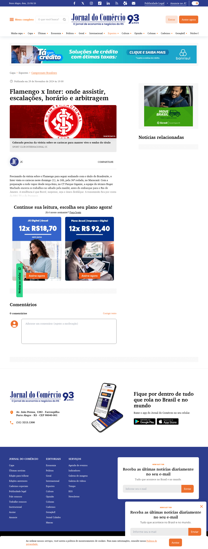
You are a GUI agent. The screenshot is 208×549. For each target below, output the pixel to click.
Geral (81, 33)
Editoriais (53, 458)
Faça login (75, 212)
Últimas (42, 33)
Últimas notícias (17, 470)
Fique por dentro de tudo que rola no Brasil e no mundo (164, 400)
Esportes (112, 33)
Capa (30, 33)
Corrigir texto (110, 313)
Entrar (171, 19)
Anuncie (13, 517)
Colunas (152, 33)
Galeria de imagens (78, 475)
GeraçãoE (180, 33)
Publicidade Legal (154, 3)
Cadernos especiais (18, 486)
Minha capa (17, 33)
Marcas (49, 522)
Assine (12, 512)
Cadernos (165, 33)
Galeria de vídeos (77, 480)
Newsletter (74, 496)
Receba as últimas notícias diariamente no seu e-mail (158, 471)
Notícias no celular (19, 283)
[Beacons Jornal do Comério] (125, 3)
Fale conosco (15, 496)
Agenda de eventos (78, 465)
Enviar (187, 488)
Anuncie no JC (178, 3)
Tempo (72, 486)
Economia (56, 33)
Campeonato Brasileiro (44, 72)
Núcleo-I (194, 33)
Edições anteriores (18, 480)
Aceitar (175, 542)
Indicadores (74, 470)
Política (70, 33)
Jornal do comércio (23, 458)
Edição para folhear (19, 475)
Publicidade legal (17, 491)
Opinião (138, 33)
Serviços (75, 458)
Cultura (125, 33)
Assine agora (189, 19)
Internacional (96, 33)
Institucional (15, 506)
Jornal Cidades (53, 517)
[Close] (201, 506)
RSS (71, 491)
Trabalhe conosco (18, 501)
